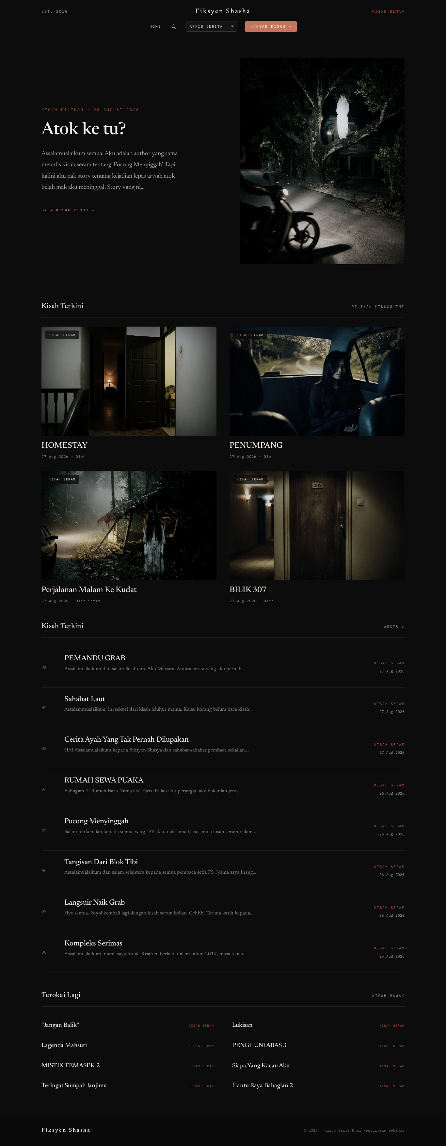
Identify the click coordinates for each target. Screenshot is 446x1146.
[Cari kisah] (173, 26)
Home (155, 26)
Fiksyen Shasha (223, 11)
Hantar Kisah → (271, 26)
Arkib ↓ (394, 626)
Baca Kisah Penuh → (67, 209)
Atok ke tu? (83, 130)
